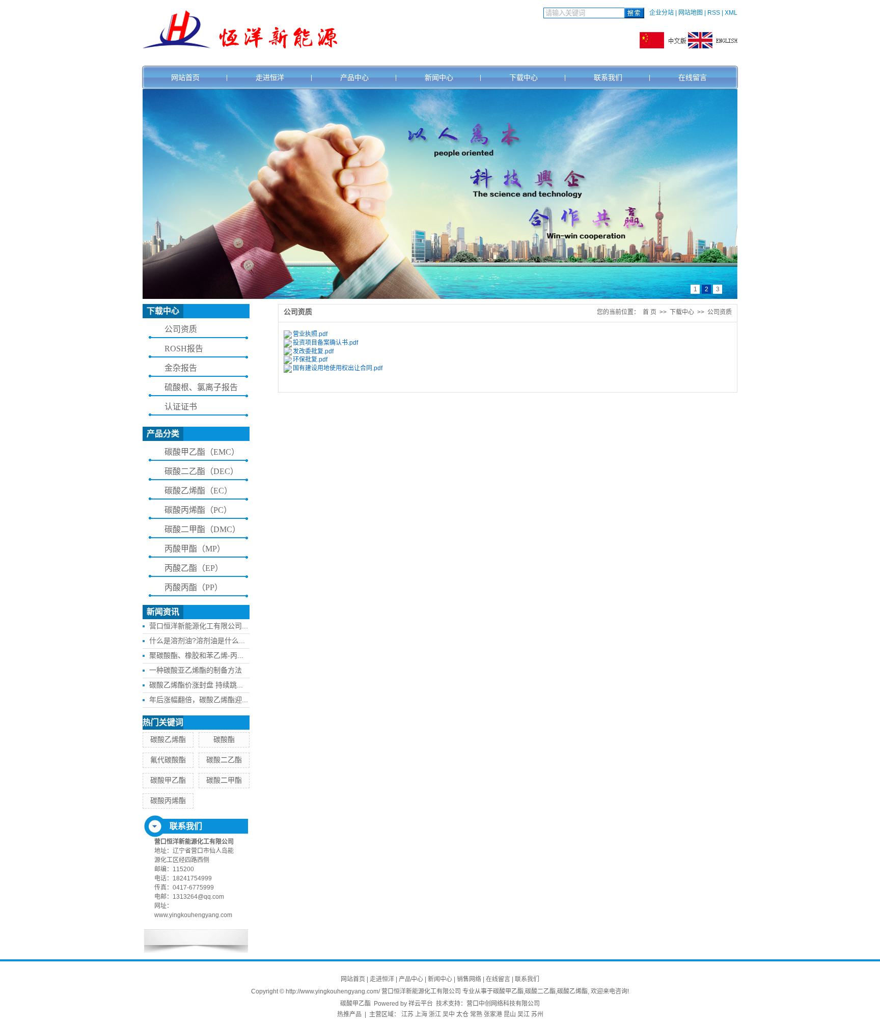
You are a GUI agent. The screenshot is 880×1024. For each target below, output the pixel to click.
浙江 (435, 1014)
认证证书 (180, 406)
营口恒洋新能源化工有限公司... (198, 626)
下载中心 (523, 77)
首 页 (649, 312)
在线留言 (692, 77)
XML (731, 12)
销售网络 (469, 979)
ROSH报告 (183, 348)
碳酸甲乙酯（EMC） (201, 452)
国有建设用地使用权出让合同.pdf (337, 368)
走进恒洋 (270, 77)
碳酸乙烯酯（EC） (198, 490)
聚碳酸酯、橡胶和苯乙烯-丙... (196, 655)
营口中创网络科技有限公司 (503, 1003)
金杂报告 (180, 368)
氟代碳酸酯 (168, 760)
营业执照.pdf (310, 334)
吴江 (523, 1014)
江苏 (407, 1014)
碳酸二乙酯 (224, 760)
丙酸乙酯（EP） (193, 568)
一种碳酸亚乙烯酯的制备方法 (195, 670)
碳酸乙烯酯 (168, 739)
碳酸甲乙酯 (168, 780)
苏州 (537, 1014)
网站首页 (185, 77)
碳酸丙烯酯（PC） (198, 510)
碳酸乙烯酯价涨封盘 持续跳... (196, 685)
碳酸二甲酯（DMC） (202, 529)
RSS (713, 12)
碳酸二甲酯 (224, 780)
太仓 (462, 1014)
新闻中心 (439, 77)
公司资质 (180, 329)
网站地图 (690, 12)
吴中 (449, 1014)
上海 (421, 1014)
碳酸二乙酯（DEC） (201, 471)
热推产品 (349, 1014)
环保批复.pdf (310, 359)
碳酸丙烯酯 (168, 800)
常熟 (476, 1014)
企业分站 (661, 12)
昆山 (510, 1014)
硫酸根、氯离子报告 (201, 387)
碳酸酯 (224, 739)
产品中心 (354, 77)
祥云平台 (420, 1003)
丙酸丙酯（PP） (193, 587)
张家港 (493, 1014)
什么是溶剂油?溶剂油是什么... (197, 640)
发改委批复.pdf (313, 351)
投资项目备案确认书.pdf (325, 342)
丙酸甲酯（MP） (194, 548)
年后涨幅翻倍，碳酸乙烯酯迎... (198, 700)
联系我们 (608, 77)
